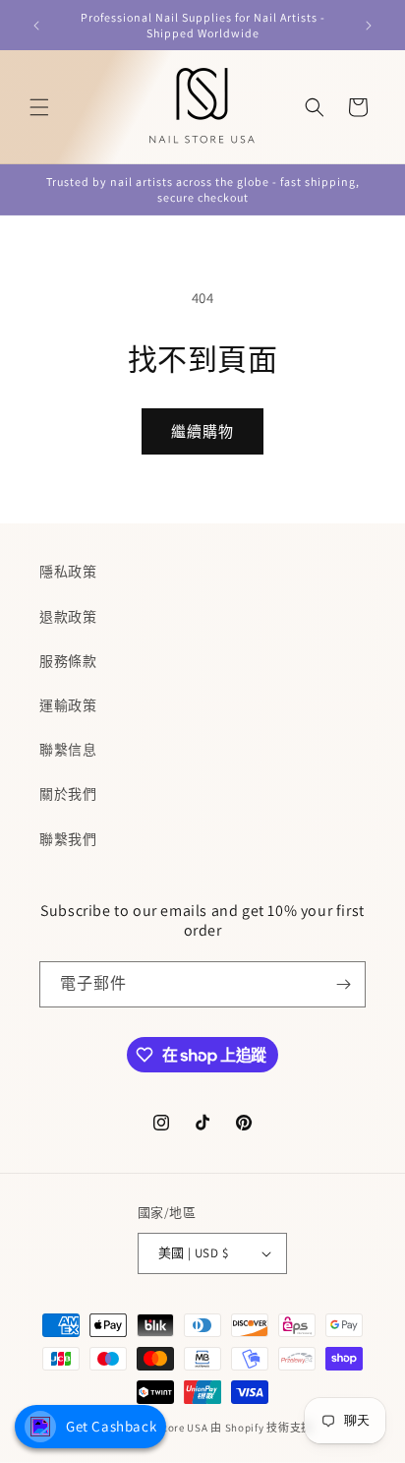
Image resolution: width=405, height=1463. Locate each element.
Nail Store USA (170, 1427)
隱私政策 (67, 571)
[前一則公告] (36, 25)
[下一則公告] (368, 25)
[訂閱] (343, 984)
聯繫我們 (67, 839)
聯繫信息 (67, 750)
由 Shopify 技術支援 (261, 1427)
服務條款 (67, 661)
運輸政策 (67, 705)
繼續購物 (202, 431)
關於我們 (67, 794)
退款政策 (67, 617)
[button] (39, 107)
